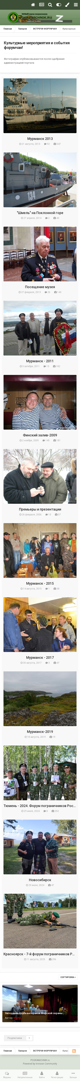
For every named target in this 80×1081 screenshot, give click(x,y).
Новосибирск (40, 880)
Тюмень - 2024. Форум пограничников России (41, 806)
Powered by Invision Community (40, 1063)
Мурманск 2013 (40, 139)
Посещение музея (40, 287)
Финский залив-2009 (40, 435)
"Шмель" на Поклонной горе (40, 213)
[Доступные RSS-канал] (74, 1051)
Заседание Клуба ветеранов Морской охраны (34, 1013)
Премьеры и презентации (40, 509)
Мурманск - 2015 (40, 583)
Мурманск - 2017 (40, 657)
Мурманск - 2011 (40, 361)
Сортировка (67, 977)
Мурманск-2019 (40, 732)
